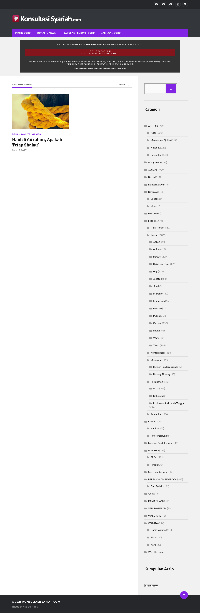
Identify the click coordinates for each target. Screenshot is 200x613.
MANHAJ (153, 450)
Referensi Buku (159, 435)
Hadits (154, 428)
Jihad (156, 286)
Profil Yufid (23, 33)
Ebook (154, 198)
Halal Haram (157, 227)
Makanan (158, 293)
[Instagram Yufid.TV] (178, 4)
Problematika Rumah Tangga (168, 403)
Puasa (156, 315)
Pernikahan (157, 381)
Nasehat (155, 147)
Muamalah (156, 360)
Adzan (156, 241)
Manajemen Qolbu (161, 140)
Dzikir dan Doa (161, 263)
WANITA (36, 134)
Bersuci (157, 256)
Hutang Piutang (161, 374)
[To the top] (184, 595)
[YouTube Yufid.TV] (156, 4)
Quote (151, 493)
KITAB (151, 421)
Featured (153, 213)
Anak (156, 388)
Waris (156, 337)
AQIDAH (153, 169)
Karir (153, 544)
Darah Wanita (21, 134)
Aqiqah (157, 249)
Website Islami (156, 551)
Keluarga (158, 395)
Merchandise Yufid (158, 471)
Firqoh (154, 464)
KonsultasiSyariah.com (41, 601)
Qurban (157, 322)
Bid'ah (154, 457)
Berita (151, 176)
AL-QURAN (154, 162)
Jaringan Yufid (111, 33)
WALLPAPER (155, 515)
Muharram (159, 300)
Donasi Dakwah (47, 33)
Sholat (156, 330)
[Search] (185, 4)
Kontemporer (158, 352)
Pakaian (157, 308)
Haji (155, 271)
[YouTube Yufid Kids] (171, 4)
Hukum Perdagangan (164, 366)
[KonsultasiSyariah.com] (100, 19)
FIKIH (151, 220)
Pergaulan (156, 154)
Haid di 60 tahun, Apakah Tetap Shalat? (37, 142)
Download (153, 191)
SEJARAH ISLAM (157, 508)
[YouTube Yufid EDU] (163, 4)
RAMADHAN (155, 500)
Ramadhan (156, 414)
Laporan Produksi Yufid (79, 33)
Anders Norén (31, 607)
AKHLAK (153, 125)
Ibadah (154, 235)
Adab (153, 132)
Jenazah (157, 278)
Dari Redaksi (157, 486)
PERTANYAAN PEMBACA (162, 479)
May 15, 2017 (19, 150)
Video (154, 205)
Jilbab (154, 537)
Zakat (156, 345)
